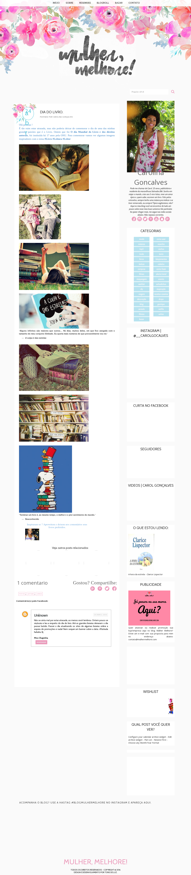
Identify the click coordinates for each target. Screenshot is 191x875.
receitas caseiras (161, 294)
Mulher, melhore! (37, 84)
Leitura (30, 594)
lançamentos (161, 259)
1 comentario (32, 582)
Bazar (118, 2)
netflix (161, 309)
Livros (39, 594)
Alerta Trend (161, 274)
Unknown (41, 615)
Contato (134, 2)
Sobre (69, 2)
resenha (161, 244)
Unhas (161, 314)
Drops (161, 299)
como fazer (161, 269)
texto (161, 254)
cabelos (161, 264)
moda (141, 239)
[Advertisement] (69, 712)
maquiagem (142, 279)
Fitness (141, 314)
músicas (141, 244)
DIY (141, 289)
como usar (161, 239)
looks (141, 254)
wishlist (141, 284)
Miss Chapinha (41, 638)
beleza (141, 264)
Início (56, 2)
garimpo (161, 304)
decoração (141, 299)
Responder (41, 642)
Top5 (142, 249)
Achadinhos (161, 284)
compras (141, 269)
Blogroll (103, 2)
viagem (142, 294)
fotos (22, 594)
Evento (161, 279)
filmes (141, 274)
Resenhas (85, 2)
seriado (141, 309)
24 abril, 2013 (100, 615)
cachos (161, 249)
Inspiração (161, 289)
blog (141, 304)
